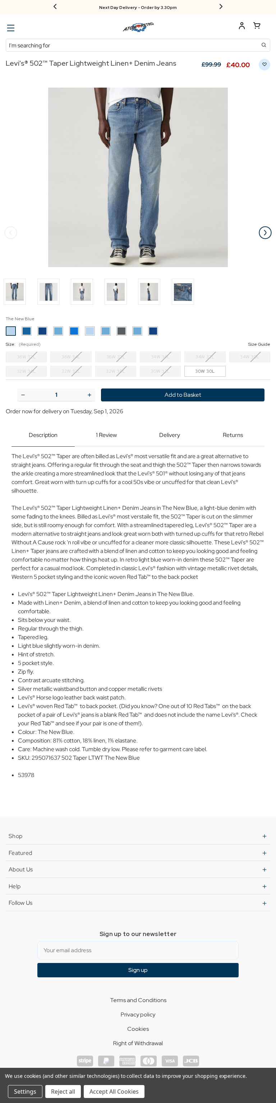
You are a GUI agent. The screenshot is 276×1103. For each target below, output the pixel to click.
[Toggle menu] (10, 28)
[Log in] (241, 26)
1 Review (106, 435)
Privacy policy (138, 1014)
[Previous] (55, 7)
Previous (11, 232)
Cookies (138, 1029)
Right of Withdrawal (138, 1043)
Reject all (63, 1091)
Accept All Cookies (114, 1091)
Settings (25, 1091)
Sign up (138, 970)
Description (43, 435)
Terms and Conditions (138, 1000)
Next (265, 232)
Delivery (169, 435)
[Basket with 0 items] (257, 26)
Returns (233, 435)
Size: (138, 344)
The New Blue (20, 319)
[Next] (221, 7)
